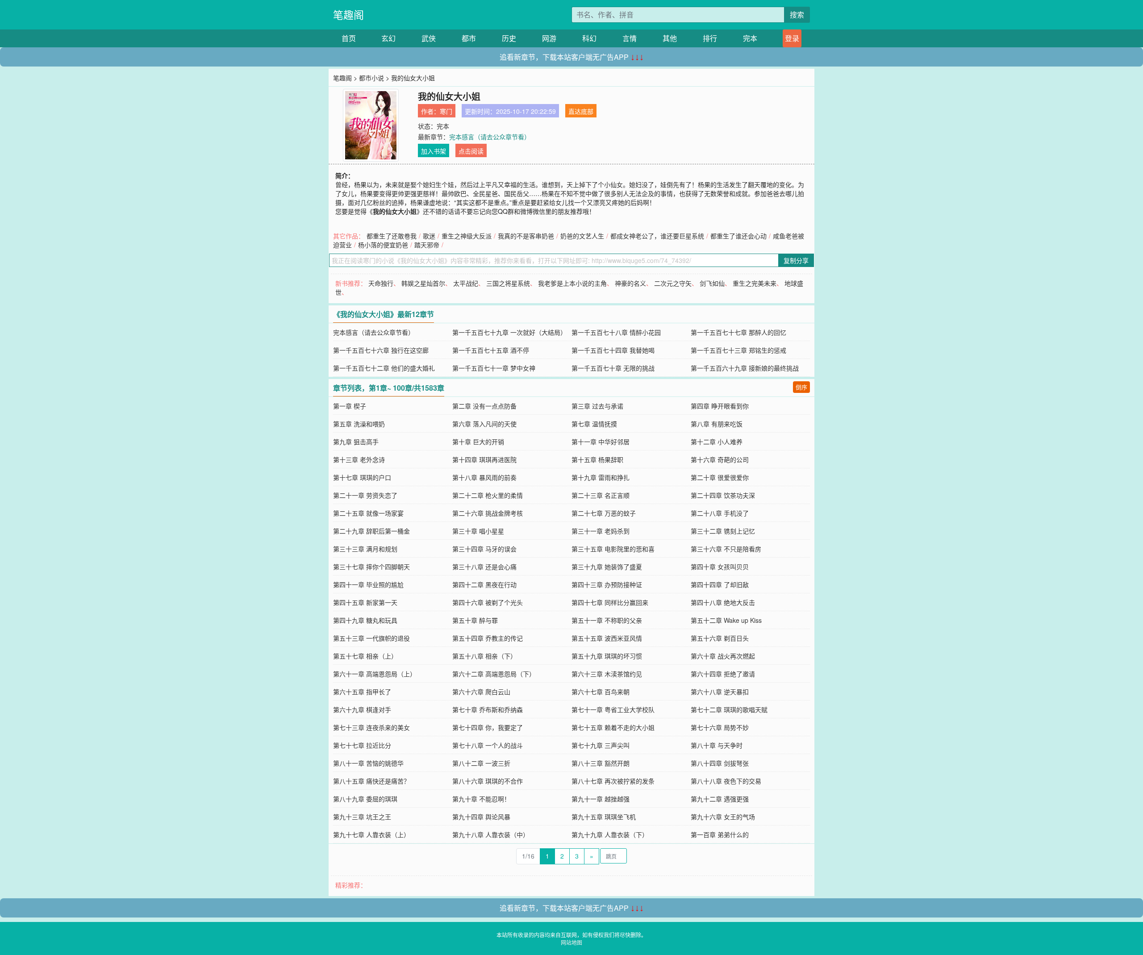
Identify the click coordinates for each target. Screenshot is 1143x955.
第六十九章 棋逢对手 (362, 709)
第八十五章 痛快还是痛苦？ (371, 780)
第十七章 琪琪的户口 (362, 477)
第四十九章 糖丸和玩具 (365, 620)
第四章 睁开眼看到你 (720, 405)
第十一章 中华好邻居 (601, 441)
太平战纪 (465, 283)
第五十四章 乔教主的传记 (487, 638)
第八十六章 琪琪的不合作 (487, 780)
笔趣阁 (348, 14)
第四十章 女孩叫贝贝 (720, 566)
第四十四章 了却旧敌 (720, 584)
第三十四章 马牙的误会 (484, 548)
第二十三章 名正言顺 (601, 495)
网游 (549, 38)
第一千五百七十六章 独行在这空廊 (381, 350)
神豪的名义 (630, 283)
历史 (509, 38)
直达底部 (580, 111)
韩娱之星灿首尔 (423, 283)
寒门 (446, 111)
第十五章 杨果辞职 (597, 459)
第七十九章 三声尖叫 (601, 745)
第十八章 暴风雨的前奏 (484, 477)
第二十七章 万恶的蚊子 (604, 513)
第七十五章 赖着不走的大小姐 (613, 727)
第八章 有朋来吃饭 (717, 423)
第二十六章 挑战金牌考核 (487, 513)
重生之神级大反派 (467, 235)
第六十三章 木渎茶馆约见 (607, 673)
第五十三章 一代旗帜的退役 (371, 638)
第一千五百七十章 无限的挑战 (613, 367)
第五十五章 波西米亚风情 (607, 638)
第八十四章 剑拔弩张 (720, 763)
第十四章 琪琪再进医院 (484, 459)
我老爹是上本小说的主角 (572, 283)
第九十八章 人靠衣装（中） (490, 834)
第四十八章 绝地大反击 (723, 602)
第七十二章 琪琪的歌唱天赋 (729, 709)
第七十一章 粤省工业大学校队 (613, 709)
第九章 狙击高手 (356, 441)
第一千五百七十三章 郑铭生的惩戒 (738, 350)
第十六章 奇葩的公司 (720, 459)
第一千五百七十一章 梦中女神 (493, 367)
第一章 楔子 (349, 405)
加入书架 (433, 150)
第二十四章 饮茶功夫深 (723, 495)
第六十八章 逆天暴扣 (720, 691)
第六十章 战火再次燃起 (723, 655)
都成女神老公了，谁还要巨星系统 (657, 235)
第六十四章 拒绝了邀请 (723, 673)
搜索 (797, 14)
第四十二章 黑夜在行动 (484, 584)
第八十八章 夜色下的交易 (726, 780)
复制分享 (796, 260)
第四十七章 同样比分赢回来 (610, 602)
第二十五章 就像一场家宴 (368, 513)
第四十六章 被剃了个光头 (487, 602)
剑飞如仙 (712, 283)
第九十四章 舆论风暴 (481, 816)
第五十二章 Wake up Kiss (726, 620)
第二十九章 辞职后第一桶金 (371, 530)
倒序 (801, 387)
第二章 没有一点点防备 (484, 405)
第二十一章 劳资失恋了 (365, 495)
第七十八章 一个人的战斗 (487, 745)
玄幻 (388, 38)
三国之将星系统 (508, 283)
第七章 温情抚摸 (594, 423)
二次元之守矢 (673, 283)
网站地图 (571, 942)
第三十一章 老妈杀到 (601, 530)
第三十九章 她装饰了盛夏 (607, 566)
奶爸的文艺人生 (582, 235)
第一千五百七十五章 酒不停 (490, 350)
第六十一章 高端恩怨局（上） (374, 673)
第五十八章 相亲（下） (484, 655)
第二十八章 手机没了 (720, 513)
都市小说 (371, 77)
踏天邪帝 (426, 244)
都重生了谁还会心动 (738, 235)
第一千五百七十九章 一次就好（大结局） (509, 332)
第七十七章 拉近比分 (362, 745)
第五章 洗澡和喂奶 (359, 423)
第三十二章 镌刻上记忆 (723, 530)
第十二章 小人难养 (717, 441)
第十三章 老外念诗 (359, 459)
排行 (710, 38)
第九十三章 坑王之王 (362, 816)
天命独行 (380, 283)
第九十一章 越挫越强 (601, 798)
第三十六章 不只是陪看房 (726, 548)
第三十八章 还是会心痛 (484, 566)
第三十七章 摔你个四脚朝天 (371, 566)
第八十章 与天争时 (717, 745)
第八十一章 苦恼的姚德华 (368, 763)
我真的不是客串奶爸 (526, 235)
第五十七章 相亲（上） (365, 655)
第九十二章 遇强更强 (720, 798)
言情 (629, 38)
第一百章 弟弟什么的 (720, 834)
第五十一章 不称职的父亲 (607, 620)
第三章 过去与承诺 (597, 405)
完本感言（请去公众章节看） (489, 136)
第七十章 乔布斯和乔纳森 (487, 709)
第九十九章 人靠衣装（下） (610, 834)
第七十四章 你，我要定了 (487, 727)
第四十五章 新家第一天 (365, 602)
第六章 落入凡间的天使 (484, 423)
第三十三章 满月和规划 (365, 548)
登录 (792, 38)
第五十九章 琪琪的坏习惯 (607, 655)
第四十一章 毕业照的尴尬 (368, 584)
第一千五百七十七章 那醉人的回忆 (738, 332)
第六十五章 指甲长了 (362, 691)
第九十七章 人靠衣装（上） (371, 834)
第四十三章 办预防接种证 (607, 584)
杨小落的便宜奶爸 (383, 244)
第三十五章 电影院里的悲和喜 (613, 548)
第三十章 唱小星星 (478, 530)
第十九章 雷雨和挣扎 (601, 477)
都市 (469, 38)
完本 (750, 38)
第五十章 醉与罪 (475, 620)
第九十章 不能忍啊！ (481, 798)
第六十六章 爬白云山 (481, 691)
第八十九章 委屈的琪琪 (365, 798)
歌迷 (429, 235)
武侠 (428, 38)
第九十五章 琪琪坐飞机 (604, 816)
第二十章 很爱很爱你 (720, 477)
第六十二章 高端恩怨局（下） (493, 673)
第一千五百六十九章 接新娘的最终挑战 (745, 367)
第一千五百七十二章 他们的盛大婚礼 (384, 367)
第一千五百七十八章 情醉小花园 (616, 332)
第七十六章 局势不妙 (720, 727)
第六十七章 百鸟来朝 (601, 691)
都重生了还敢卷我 (392, 235)
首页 (349, 38)
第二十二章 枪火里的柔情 (487, 495)
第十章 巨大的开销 (478, 441)
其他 (670, 38)
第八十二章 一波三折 (481, 763)
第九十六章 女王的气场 (723, 816)
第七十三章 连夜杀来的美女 (371, 727)
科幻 (589, 38)
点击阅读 (471, 150)
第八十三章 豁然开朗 (601, 763)
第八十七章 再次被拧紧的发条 (613, 780)
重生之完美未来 (754, 283)
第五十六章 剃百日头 (720, 638)
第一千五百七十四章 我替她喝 (613, 350)
